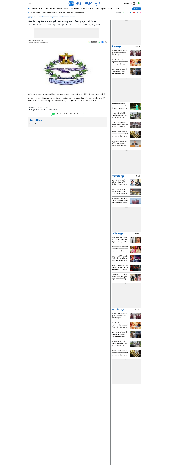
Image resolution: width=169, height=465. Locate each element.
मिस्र (47, 110)
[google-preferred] (92, 42)
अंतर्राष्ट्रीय (52, 9)
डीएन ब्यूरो (40, 41)
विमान (55, 110)
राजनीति (45, 9)
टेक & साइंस (111, 9)
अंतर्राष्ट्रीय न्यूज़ (118, 176)
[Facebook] (102, 42)
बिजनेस (92, 9)
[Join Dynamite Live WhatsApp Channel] (123, 12)
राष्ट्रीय (40, 9)
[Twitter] (106, 42)
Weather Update (79, 12)
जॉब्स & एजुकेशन (101, 9)
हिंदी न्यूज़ (30, 17)
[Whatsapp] (53, 114)
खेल (87, 9)
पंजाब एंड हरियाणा (74, 9)
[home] (29, 8)
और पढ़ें (137, 47)
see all (137, 234)
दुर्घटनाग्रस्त (36, 110)
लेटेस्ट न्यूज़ (116, 47)
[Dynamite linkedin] (130, 12)
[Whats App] (99, 42)
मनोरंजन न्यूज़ (117, 234)
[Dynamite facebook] (137, 12)
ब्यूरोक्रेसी (59, 9)
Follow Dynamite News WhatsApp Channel (69, 114)
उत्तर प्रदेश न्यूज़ (118, 310)
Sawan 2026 (62, 12)
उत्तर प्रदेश (34, 9)
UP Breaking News (35, 12)
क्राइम (83, 9)
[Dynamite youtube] (134, 12)
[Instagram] (140, 12)
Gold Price (70, 12)
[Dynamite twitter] (127, 12)
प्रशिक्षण (42, 110)
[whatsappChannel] (138, 3)
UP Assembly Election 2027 (49, 12)
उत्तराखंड (65, 9)
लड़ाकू (50, 110)
